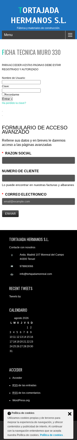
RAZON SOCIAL (16, 153)
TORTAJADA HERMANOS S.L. (38, 15)
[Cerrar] (69, 414)
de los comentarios (26, 392)
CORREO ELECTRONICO (24, 194)
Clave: (5, 86)
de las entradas (24, 385)
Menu (8, 35)
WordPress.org (21, 400)
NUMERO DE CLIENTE (20, 171)
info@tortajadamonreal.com (36, 273)
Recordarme (12, 94)
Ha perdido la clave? (14, 103)
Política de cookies (52, 435)
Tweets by (15, 296)
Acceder (17, 377)
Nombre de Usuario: (13, 77)
